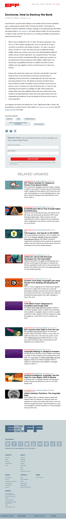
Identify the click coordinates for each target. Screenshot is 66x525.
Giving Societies (9, 499)
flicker (39, 443)
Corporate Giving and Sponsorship (10, 502)
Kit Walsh (38, 349)
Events (22, 481)
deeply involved (10, 109)
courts (29, 316)
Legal (6, 459)
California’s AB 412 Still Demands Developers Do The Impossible (38, 258)
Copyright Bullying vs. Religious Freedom (41, 351)
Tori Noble (38, 373)
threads (59, 443)
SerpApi (38, 187)
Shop (6, 505)
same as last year (54, 267)
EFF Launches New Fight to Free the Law (41, 330)
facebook (14, 443)
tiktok (52, 443)
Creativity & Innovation (10, 481)
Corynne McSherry (41, 327)
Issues (37, 4)
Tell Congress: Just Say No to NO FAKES (41, 233)
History (22, 463)
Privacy (7, 479)
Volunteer (22, 459)
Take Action (49, 4)
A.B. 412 (55, 261)
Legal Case (27, 302)
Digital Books (38, 124)
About (33, 4)
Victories (22, 461)
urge (59, 314)
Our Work (42, 4)
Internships (23, 465)
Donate (58, 4)
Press (6, 465)
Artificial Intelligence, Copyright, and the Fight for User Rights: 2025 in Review (41, 376)
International (29, 119)
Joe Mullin (38, 255)
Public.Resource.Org (34, 338)
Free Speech (8, 477)
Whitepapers (23, 485)
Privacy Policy (39, 516)
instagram (20, 443)
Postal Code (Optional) (13, 145)
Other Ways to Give (10, 507)
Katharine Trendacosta (42, 230)
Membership (8, 463)
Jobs (21, 467)
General (7, 457)
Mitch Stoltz (39, 279)
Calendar (22, 457)
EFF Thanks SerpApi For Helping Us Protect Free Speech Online (39, 184)
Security (7, 461)
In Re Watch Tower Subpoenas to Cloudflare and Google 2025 (38, 305)
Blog (21, 477)
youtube (33, 443)
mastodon (7, 443)
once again (34, 357)
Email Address (11, 150)
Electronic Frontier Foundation (12, 5)
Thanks (53, 516)
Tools (54, 4)
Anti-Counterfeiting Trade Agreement (18, 123)
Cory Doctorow (40, 207)
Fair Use (9, 119)
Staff (21, 469)
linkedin (46, 443)
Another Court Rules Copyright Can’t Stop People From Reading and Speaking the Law (42, 283)
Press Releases (24, 479)
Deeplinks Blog (29, 181)
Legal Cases (23, 483)
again (42, 261)
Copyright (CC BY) (7, 516)
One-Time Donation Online (10, 497)
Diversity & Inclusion (25, 471)
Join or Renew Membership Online (10, 494)
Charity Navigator (29, 448)
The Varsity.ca (23, 31)
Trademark (21, 516)
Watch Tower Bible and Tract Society (39, 308)
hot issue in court (43, 107)
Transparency (8, 483)
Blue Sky (27, 443)
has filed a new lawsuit (34, 331)
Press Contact (39, 477)
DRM (18, 119)
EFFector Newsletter (25, 487)
